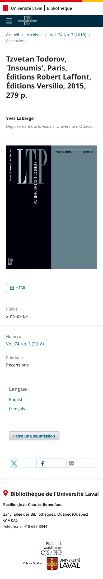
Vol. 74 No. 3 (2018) (68, 34)
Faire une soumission (34, 436)
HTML (20, 287)
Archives (34, 34)
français (17, 409)
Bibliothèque (59, 8)
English (16, 399)
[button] (22, 463)
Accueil (12, 34)
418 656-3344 (35, 526)
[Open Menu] (9, 21)
